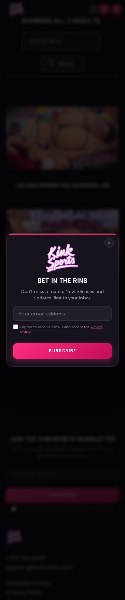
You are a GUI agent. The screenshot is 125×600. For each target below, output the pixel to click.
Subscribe (62, 351)
